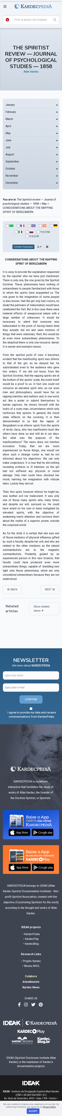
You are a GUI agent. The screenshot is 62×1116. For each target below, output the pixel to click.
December (12, 182)
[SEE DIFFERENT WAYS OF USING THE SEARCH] (7, 19)
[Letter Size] (40, 246)
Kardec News (31, 987)
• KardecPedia (31, 934)
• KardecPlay (31, 939)
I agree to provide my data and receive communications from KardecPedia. (32, 714)
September (12, 161)
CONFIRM (31, 699)
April (8, 126)
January (10, 104)
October (10, 168)
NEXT (48, 589)
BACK (13, 589)
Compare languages (23, 247)
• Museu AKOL (31, 966)
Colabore (31, 976)
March (9, 119)
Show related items (41, 608)
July (8, 147)
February (11, 112)
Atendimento (31, 981)
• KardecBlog (31, 943)
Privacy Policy (49, 1107)
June (8, 140)
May (8, 133)
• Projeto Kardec (31, 961)
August (10, 154)
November (12, 175)
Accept (33, 1111)
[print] (47, 246)
